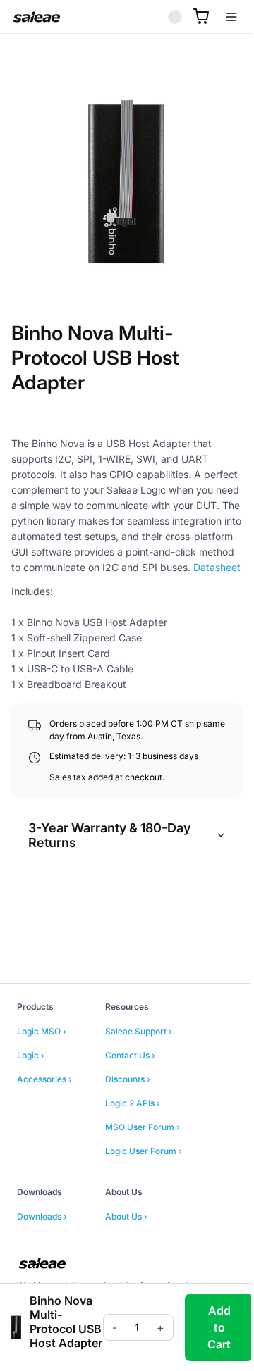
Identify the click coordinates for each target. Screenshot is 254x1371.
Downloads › (42, 1216)
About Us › (126, 1216)
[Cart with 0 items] (201, 16)
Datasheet (217, 567)
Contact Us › (130, 1055)
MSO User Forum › (142, 1127)
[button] (127, 183)
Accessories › (44, 1079)
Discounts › (127, 1079)
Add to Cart (219, 1327)
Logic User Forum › (143, 1151)
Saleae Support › (138, 1031)
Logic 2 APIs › (132, 1103)
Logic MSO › (41, 1031)
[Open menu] (231, 17)
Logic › (30, 1055)
